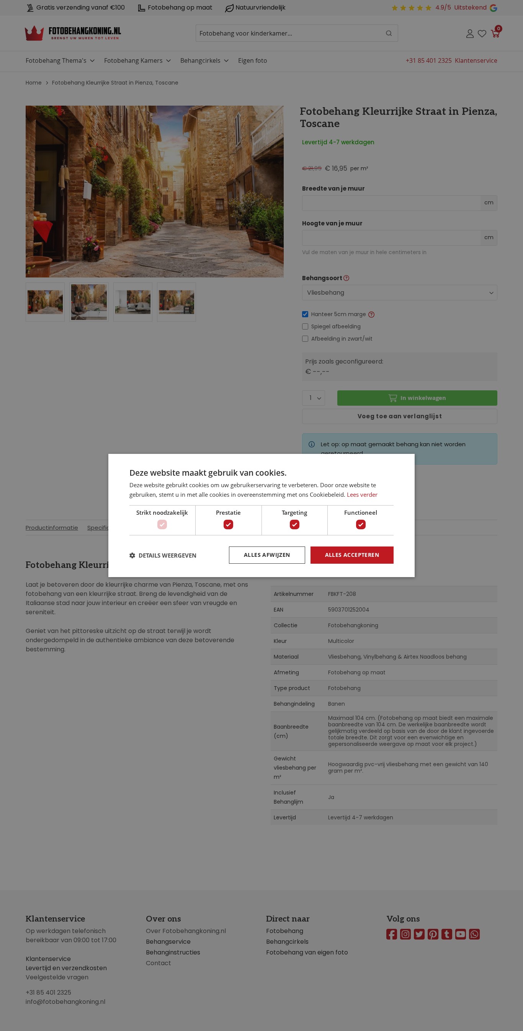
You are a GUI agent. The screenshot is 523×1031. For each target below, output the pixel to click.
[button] (162, 555)
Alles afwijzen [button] (267, 554)
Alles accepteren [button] (352, 554)
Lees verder (362, 494)
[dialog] (261, 515)
